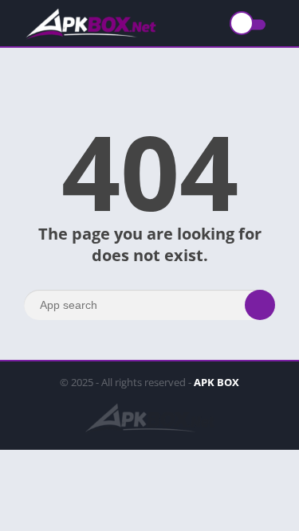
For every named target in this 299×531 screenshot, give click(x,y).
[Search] (260, 305)
